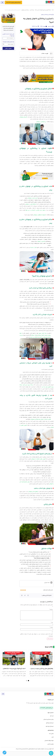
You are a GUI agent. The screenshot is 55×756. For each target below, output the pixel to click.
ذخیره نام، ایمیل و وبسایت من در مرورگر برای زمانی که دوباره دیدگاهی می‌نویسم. (36, 635)
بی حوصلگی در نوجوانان (41, 121)
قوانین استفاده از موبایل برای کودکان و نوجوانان (41, 419)
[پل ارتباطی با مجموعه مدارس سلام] (5, 753)
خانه (53, 10)
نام (52, 622)
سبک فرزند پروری (43, 333)
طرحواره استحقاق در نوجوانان (39, 215)
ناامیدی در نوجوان (41, 241)
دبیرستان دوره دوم (50, 726)
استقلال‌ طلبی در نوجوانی (30, 204)
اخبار (53, 737)
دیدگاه (51, 609)
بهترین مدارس (50, 744)
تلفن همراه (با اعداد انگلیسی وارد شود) (8, 34)
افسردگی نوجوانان (23, 117)
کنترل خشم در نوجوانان (33, 198)
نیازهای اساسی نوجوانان (33, 491)
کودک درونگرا (34, 335)
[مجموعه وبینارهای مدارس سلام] (37, 78)
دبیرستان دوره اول (50, 723)
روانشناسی (32, 10)
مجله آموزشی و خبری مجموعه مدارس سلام (43, 10)
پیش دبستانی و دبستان (49, 719)
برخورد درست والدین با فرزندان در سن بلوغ (35, 210)
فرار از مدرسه (33, 247)
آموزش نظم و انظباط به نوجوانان (38, 459)
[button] (28, 595)
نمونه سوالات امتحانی (49, 740)
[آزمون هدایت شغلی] (37, 175)
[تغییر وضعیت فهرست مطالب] (50, 53)
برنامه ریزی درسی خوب (28, 385)
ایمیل (51, 627)
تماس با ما (51, 733)
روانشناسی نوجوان (25, 10)
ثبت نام (52, 716)
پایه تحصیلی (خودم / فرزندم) (8, 41)
